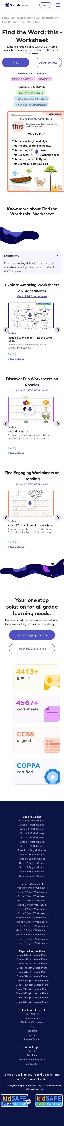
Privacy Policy (31, 1074)
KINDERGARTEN (22, 79)
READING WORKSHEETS (31, 98)
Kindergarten (49, 17)
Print (16, 62)
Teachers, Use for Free (32, 648)
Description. (11, 255)
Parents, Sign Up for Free (32, 635)
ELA (36, 17)
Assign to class (48, 62)
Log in (45, 5)
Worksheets (24, 17)
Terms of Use (12, 1074)
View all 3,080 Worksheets (32, 390)
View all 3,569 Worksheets (32, 484)
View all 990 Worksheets (32, 296)
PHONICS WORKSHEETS (31, 104)
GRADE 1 (44, 79)
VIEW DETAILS (16, 359)
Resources (8, 17)
